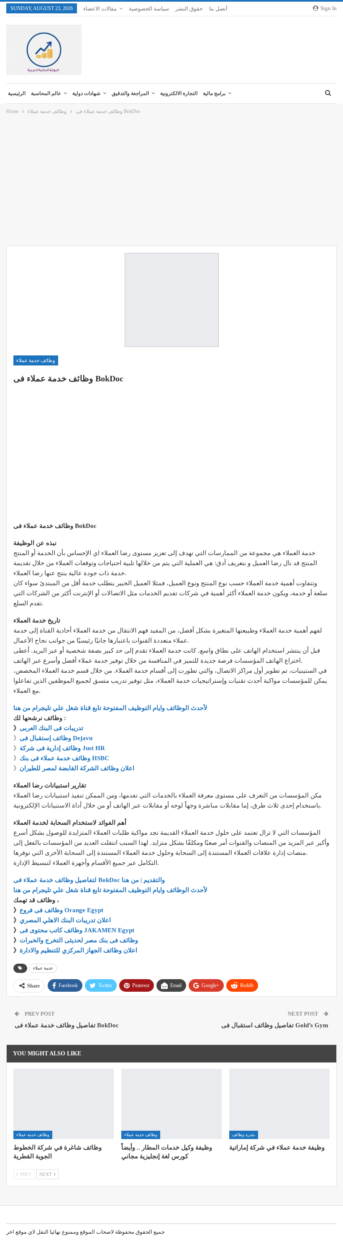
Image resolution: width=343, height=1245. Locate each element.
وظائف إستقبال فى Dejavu (56, 738)
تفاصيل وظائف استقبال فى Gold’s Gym (274, 1025)
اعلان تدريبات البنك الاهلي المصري (65, 920)
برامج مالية (214, 93)
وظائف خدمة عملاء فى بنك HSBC (64, 758)
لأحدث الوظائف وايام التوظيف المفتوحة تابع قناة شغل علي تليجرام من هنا (110, 708)
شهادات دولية (86, 93)
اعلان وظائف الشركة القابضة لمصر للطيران (77, 768)
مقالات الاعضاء (100, 8)
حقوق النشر (189, 8)
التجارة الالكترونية (178, 93)
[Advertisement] (171, 180)
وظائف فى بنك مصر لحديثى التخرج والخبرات (79, 940)
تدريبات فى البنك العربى (51, 728)
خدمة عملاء (43, 968)
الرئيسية (17, 93)
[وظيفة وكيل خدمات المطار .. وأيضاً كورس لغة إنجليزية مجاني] (171, 1104)
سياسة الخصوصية (149, 8)
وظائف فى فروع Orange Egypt (61, 910)
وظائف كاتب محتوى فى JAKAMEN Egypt (77, 930)
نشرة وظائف (243, 1134)
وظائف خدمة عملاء (35, 360)
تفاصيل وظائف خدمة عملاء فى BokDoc (67, 1025)
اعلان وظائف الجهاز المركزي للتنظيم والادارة (78, 950)
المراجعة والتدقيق (130, 93)
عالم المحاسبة (46, 93)
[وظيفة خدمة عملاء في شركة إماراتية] (279, 1104)
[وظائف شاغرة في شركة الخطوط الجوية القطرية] (63, 1104)
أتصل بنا (218, 8)
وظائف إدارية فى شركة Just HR (62, 748)
